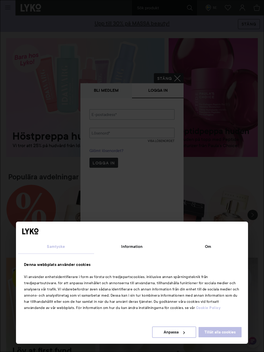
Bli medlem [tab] (106, 90)
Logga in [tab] (158, 90)
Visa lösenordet (161, 141)
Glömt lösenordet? (106, 150)
